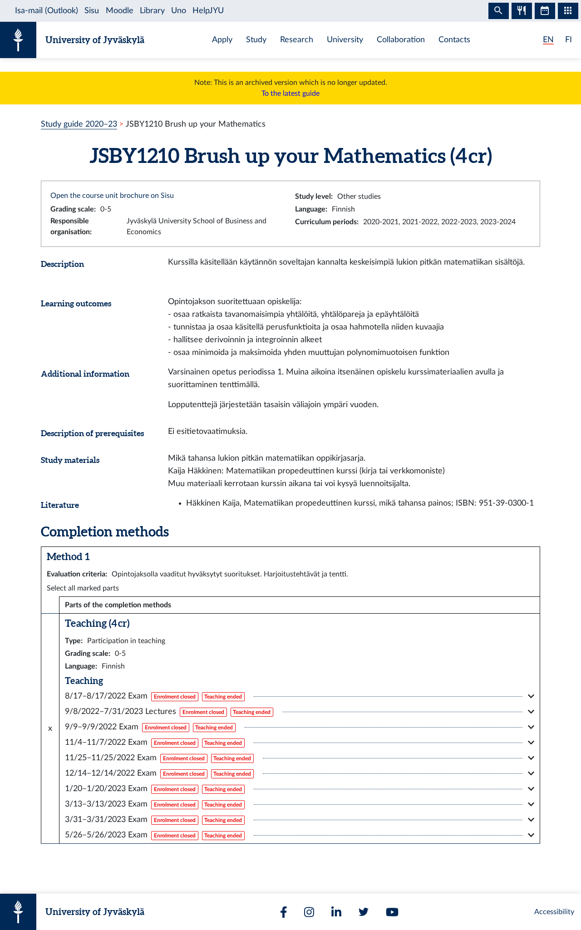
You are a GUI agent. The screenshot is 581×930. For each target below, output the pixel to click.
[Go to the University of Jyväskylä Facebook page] (283, 912)
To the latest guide (290, 93)
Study (256, 40)
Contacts (454, 40)
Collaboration (401, 40)
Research (296, 40)
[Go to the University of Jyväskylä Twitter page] (364, 912)
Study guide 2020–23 (79, 124)
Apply (222, 40)
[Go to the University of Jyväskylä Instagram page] (309, 912)
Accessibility (554, 911)
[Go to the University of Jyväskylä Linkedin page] (336, 912)
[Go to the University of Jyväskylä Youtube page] (392, 912)
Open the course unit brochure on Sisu (112, 195)
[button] (299, 696)
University (345, 40)
